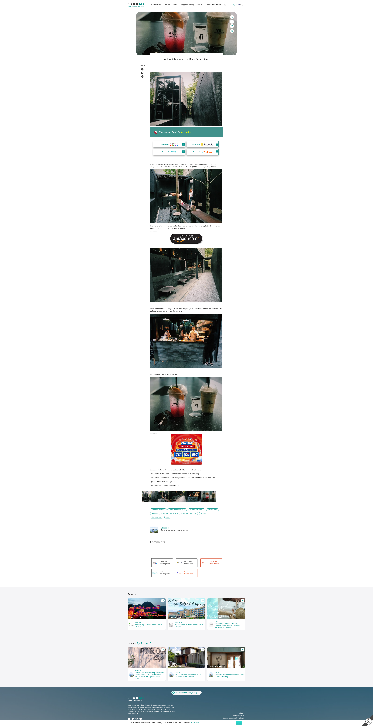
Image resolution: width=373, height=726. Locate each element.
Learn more (195, 722)
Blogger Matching (187, 5)
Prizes (175, 5)
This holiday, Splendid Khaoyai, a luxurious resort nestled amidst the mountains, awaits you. (228, 626)
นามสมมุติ (138, 622)
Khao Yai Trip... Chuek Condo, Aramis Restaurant (148, 626)
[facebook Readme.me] (129, 719)
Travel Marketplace (214, 5)
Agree (239, 723)
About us (242, 713)
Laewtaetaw (178, 622)
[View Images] (149, 496)
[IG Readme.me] (140, 719)
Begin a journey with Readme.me (234, 718)
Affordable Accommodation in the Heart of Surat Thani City (229, 676)
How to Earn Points (239, 716)
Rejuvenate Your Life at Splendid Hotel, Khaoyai (189, 626)
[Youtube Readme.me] (137, 718)
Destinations (156, 5)
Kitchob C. (138, 670)
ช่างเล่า (216, 621)
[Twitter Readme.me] (133, 719)
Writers (167, 5)
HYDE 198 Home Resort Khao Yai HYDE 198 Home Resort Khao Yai (189, 676)
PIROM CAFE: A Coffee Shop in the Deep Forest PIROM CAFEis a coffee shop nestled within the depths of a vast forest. (149, 676)
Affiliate (200, 5)
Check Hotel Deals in (174, 132)
